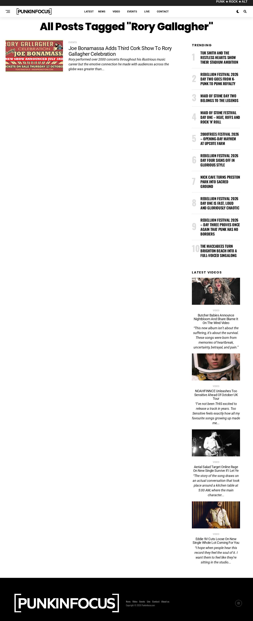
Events (132, 11)
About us (165, 601)
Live (147, 11)
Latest (89, 11)
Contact (163, 11)
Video (116, 11)
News (101, 11)
